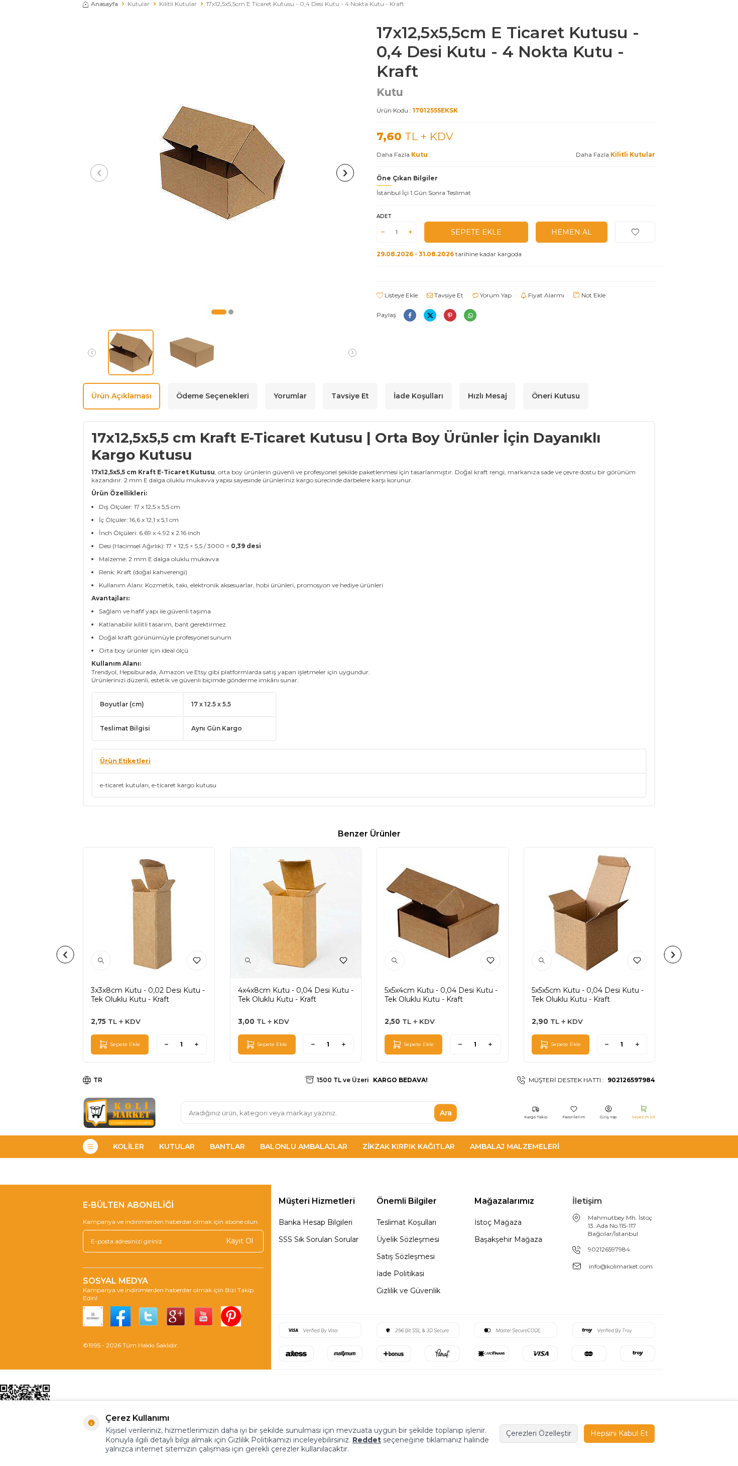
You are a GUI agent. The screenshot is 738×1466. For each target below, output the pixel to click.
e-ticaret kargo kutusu (184, 785)
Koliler (128, 1146)
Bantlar (227, 1146)
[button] (218, 312)
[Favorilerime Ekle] (197, 961)
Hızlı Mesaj (487, 395)
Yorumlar (290, 395)
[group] (222, 162)
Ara (446, 1112)
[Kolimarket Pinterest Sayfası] (231, 1316)
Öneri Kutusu (556, 395)
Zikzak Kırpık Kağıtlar (408, 1146)
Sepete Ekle (476, 232)
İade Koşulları (418, 395)
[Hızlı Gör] (101, 961)
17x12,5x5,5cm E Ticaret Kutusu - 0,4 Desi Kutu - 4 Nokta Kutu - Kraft (305, 4)
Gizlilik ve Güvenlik (408, 1290)
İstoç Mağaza (498, 1222)
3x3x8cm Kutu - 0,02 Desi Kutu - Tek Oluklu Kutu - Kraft (148, 995)
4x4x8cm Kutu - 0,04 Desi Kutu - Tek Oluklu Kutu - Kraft (295, 995)
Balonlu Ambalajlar (303, 1146)
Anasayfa (104, 4)
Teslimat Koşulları (406, 1222)
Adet (384, 216)
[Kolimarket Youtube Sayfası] (203, 1316)
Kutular (139, 4)
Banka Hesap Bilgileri (315, 1222)
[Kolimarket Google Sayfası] (176, 1316)
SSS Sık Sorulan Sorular (318, 1239)
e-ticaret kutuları (124, 785)
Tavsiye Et (448, 295)
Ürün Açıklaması (121, 395)
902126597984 (609, 1249)
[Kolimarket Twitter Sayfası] (148, 1316)
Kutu (390, 92)
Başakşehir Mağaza (508, 1239)
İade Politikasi (400, 1273)
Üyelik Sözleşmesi (408, 1239)
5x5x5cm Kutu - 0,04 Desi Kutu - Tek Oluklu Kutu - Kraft (588, 995)
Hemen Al (571, 232)
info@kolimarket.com (621, 1266)
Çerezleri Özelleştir (538, 1433)
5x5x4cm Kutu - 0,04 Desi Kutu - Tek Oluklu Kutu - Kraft (441, 995)
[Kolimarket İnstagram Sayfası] (93, 1316)
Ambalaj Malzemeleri (514, 1146)
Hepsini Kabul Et (619, 1433)
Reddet (366, 1439)
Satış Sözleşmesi (406, 1256)
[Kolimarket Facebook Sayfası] (120, 1316)
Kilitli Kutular (178, 4)
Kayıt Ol (239, 1240)
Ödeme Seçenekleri (212, 395)
